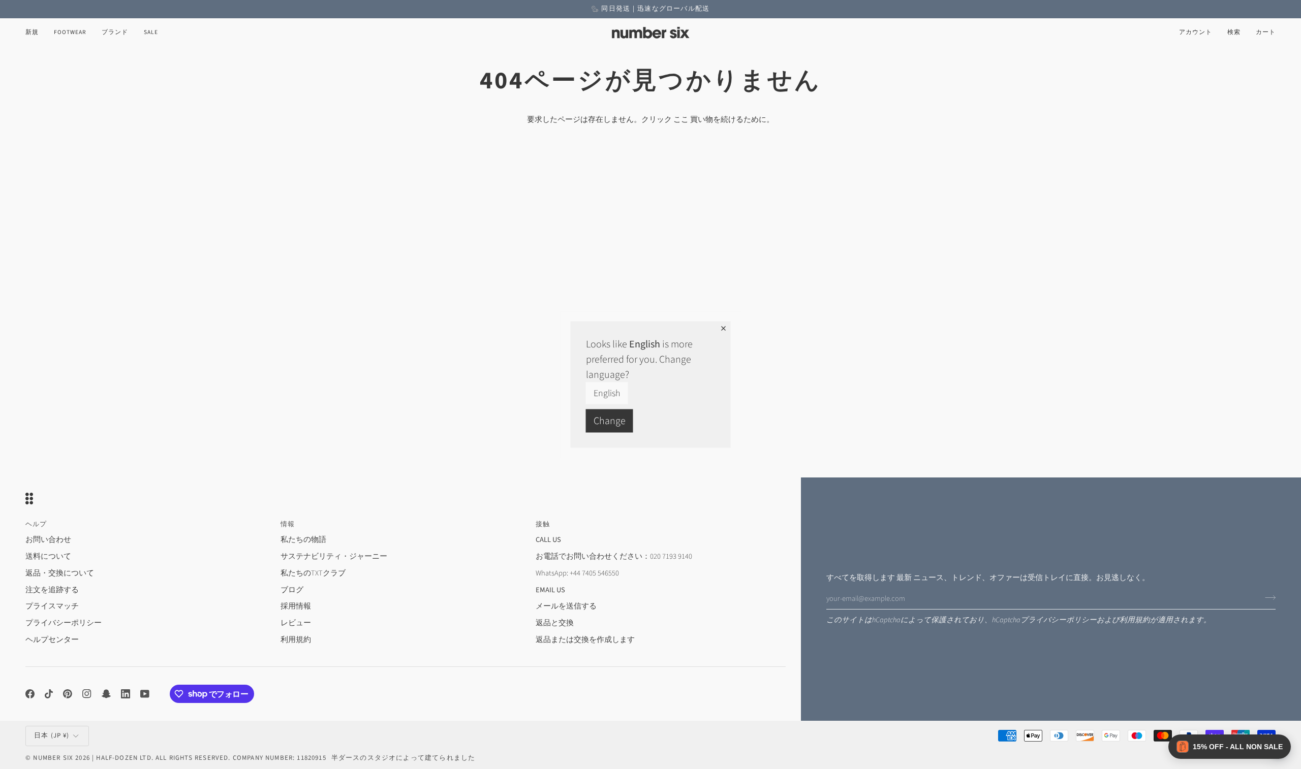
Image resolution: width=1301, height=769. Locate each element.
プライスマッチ (52, 606)
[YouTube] (144, 693)
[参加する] (1267, 597)
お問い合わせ (48, 539)
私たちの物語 (303, 539)
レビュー (296, 623)
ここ (681, 119)
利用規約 (1135, 620)
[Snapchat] (106, 693)
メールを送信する (566, 606)
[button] (70, 32)
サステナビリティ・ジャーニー (334, 556)
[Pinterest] (67, 693)
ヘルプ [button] (36, 524)
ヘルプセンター (52, 639)
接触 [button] (543, 524)
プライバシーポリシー (1058, 620)
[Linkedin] (125, 693)
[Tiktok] (49, 693)
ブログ (292, 590)
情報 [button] (288, 524)
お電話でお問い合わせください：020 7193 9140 (614, 556)
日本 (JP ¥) (52, 735)
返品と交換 (555, 623)
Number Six (53, 757)
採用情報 (296, 606)
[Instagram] (86, 693)
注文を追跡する (52, 590)
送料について (48, 556)
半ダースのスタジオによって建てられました (403, 757)
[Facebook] (30, 693)
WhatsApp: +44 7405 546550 (577, 573)
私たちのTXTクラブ (313, 573)
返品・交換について (59, 573)
